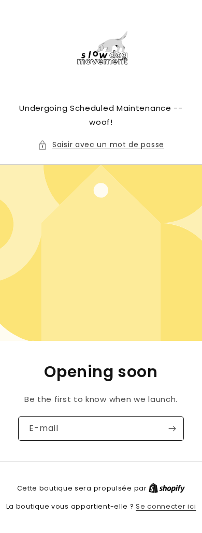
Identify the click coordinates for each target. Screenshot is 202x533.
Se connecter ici (166, 506)
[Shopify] (167, 488)
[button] (101, 144)
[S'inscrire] (172, 428)
